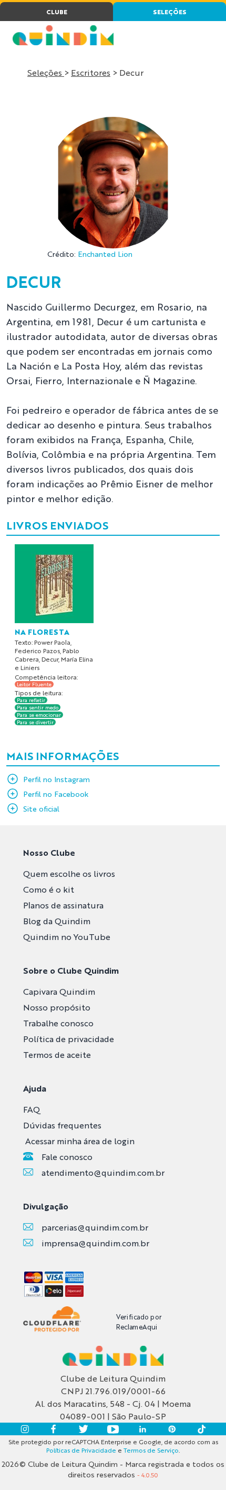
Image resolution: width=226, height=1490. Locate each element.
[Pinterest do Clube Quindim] (172, 1429)
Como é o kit (48, 889)
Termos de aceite (57, 1054)
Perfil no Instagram (56, 779)
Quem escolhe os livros (69, 873)
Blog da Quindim (56, 920)
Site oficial (41, 808)
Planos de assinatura (63, 905)
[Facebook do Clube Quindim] (54, 1429)
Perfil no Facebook (55, 793)
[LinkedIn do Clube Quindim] (142, 1429)
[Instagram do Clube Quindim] (24, 1429)
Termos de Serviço (151, 1450)
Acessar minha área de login (80, 1140)
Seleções (45, 72)
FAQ (31, 1109)
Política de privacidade (68, 1038)
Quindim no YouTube (66, 936)
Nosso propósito (56, 1007)
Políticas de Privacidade (81, 1450)
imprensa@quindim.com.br (95, 1242)
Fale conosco (67, 1156)
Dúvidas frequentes (62, 1125)
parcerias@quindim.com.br (95, 1227)
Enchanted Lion (105, 253)
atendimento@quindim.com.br (103, 1172)
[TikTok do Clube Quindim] (201, 1429)
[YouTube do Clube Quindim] (113, 1429)
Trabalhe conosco (58, 1022)
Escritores (90, 72)
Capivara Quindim (59, 991)
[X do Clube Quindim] (83, 1429)
